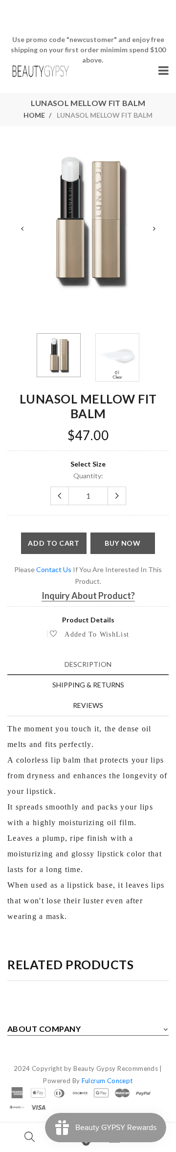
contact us (53, 569)
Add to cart (54, 543)
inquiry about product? (88, 595)
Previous (22, 229)
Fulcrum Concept (107, 1081)
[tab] (88, 664)
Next (154, 229)
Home (34, 115)
